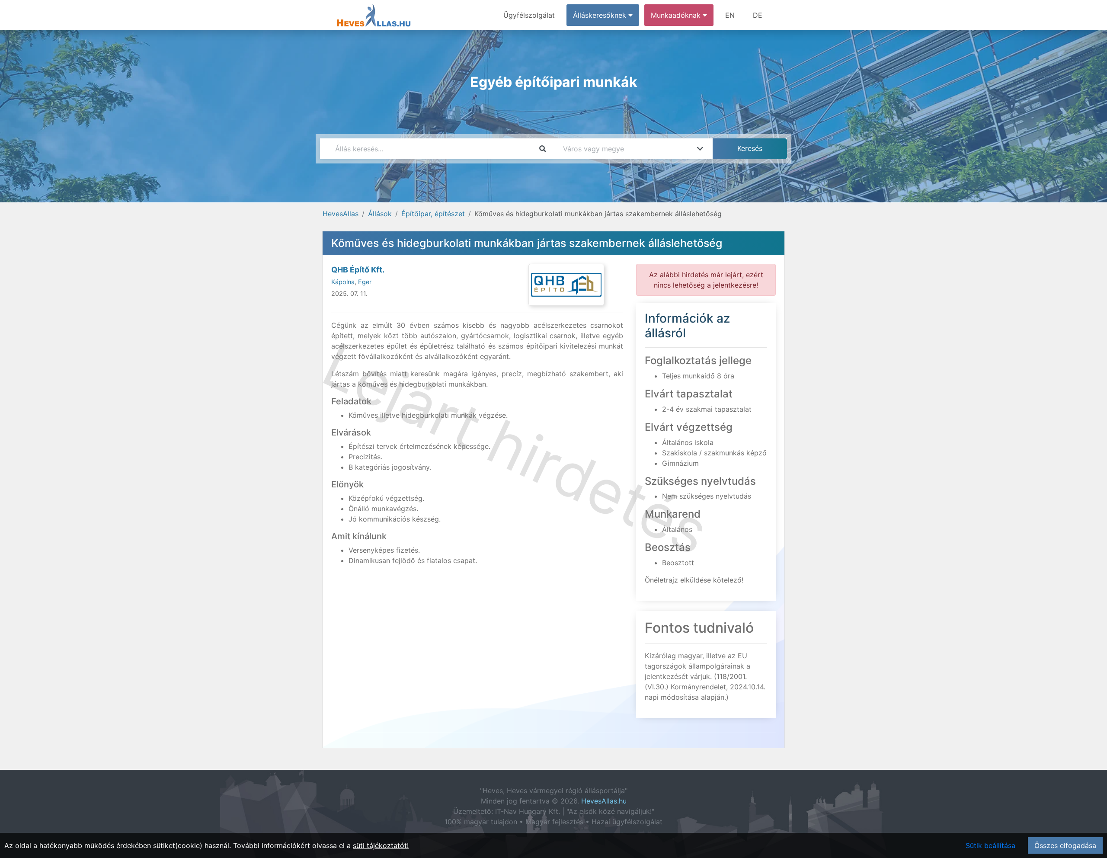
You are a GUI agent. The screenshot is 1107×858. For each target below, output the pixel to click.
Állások (380, 213)
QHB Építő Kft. (357, 269)
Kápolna (343, 281)
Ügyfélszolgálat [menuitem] (529, 15)
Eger (364, 281)
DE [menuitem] (757, 15)
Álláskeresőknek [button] (600, 15)
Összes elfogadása (1065, 845)
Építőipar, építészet (433, 213)
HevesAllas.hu (604, 801)
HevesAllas (340, 213)
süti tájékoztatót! (381, 845)
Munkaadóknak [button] (677, 15)
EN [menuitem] (730, 15)
